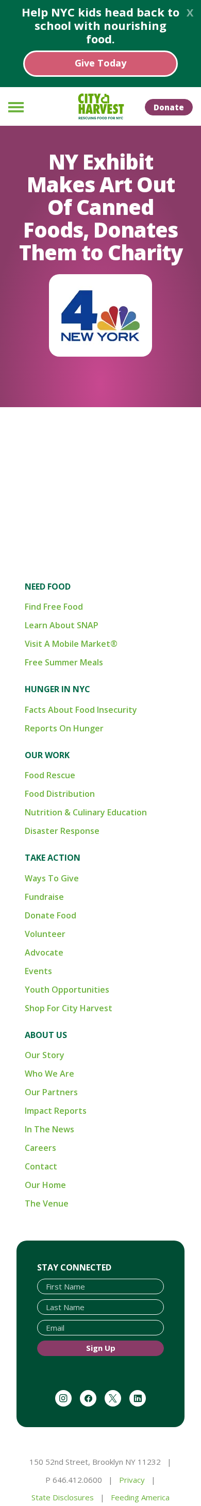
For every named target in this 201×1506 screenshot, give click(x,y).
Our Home (45, 1185)
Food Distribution (60, 793)
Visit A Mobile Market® (71, 643)
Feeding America (140, 1497)
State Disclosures (62, 1497)
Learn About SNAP (61, 625)
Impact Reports (56, 1110)
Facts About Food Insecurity (81, 709)
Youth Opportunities (67, 989)
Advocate (44, 952)
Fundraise (44, 896)
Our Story (44, 1055)
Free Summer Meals (64, 662)
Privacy (132, 1480)
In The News (49, 1129)
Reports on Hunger (64, 728)
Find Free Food (54, 606)
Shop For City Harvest (68, 1008)
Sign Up (100, 1348)
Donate (169, 107)
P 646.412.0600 (73, 1480)
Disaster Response (62, 830)
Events (38, 971)
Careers (40, 1147)
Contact (41, 1166)
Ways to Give (52, 878)
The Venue (47, 1203)
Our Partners (51, 1092)
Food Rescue (50, 775)
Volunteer (45, 934)
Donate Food (50, 915)
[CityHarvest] (100, 106)
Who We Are (49, 1073)
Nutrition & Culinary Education (86, 812)
